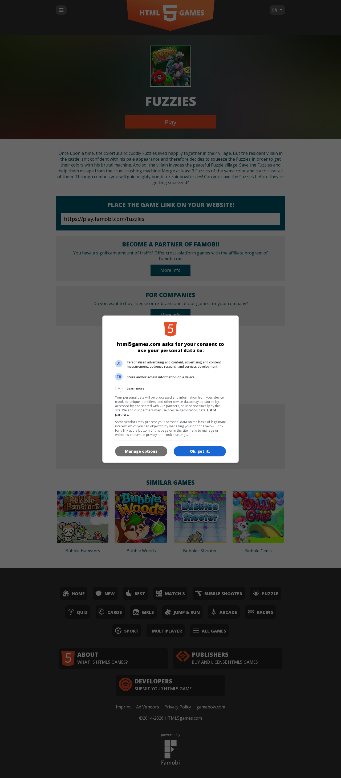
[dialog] (170, 389)
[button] (170, 388)
